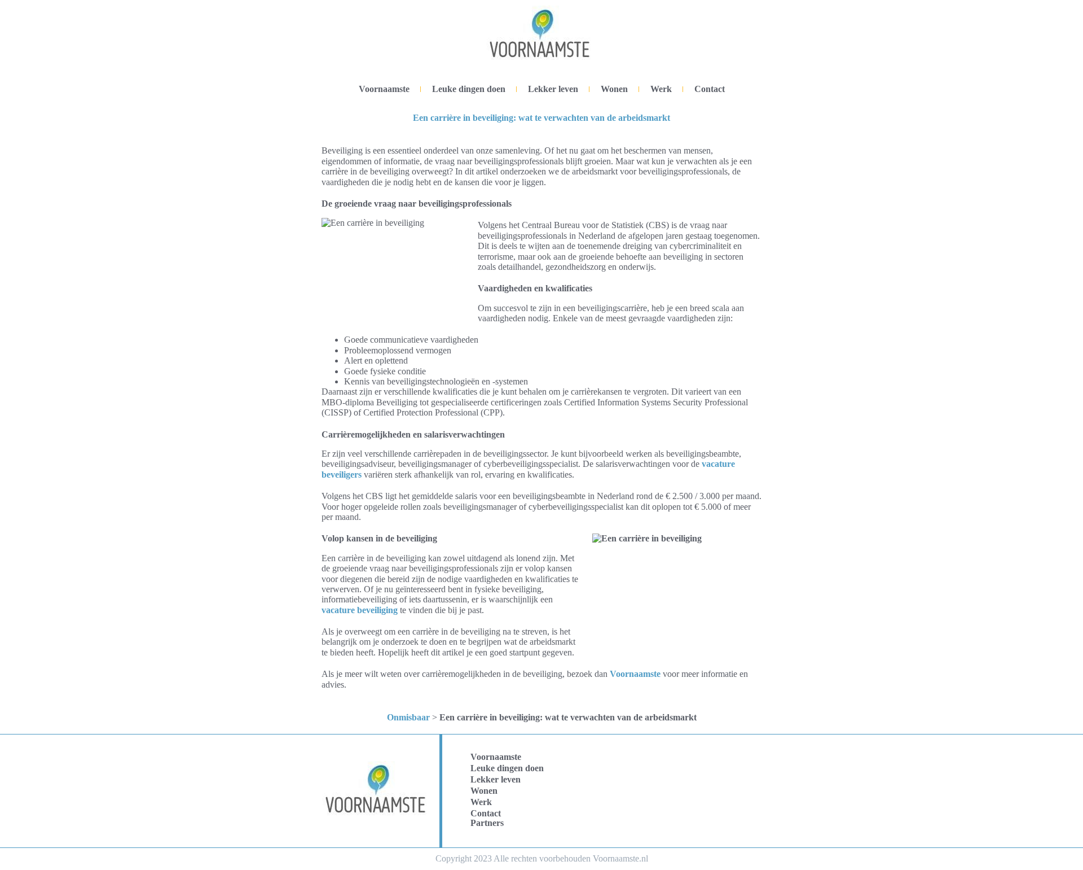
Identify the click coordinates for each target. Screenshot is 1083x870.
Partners (487, 823)
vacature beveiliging (360, 610)
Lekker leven (553, 89)
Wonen (614, 89)
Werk (661, 89)
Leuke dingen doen (468, 89)
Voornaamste (384, 89)
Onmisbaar (408, 717)
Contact (709, 89)
